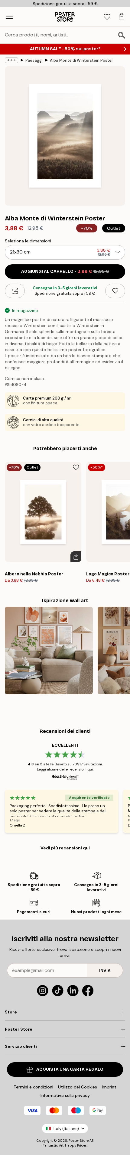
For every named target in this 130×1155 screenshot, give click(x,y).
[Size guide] (15, 291)
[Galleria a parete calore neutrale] (49, 650)
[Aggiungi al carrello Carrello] (75, 556)
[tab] (107, 17)
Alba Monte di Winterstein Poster (81, 60)
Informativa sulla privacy (65, 1095)
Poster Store (79, 1140)
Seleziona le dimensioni (28, 241)
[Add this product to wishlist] (115, 291)
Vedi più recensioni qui (65, 848)
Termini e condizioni (33, 1087)
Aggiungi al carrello (65, 271)
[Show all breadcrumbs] (11, 60)
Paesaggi (34, 60)
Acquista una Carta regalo (69, 1069)
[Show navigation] (9, 16)
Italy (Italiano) (66, 1128)
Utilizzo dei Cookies (77, 1087)
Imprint (109, 1087)
